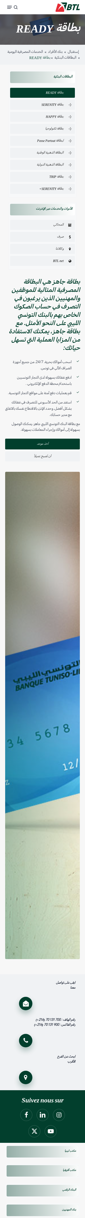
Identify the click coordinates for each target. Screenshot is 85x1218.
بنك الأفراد (55, 51)
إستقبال (73, 51)
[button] (9, 7)
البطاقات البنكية (65, 57)
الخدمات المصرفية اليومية (25, 51)
